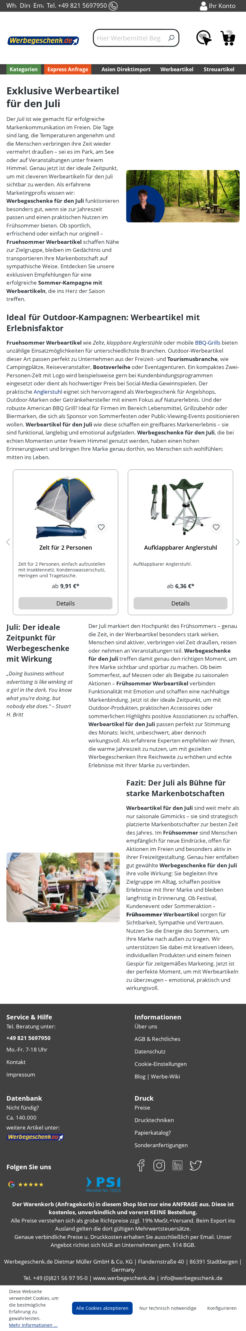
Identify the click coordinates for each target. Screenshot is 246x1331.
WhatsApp (11, 5)
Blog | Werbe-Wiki (157, 1076)
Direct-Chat (25, 5)
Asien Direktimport (126, 69)
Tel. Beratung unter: (31, 1026)
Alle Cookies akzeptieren (102, 1308)
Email (38, 5)
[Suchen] (171, 38)
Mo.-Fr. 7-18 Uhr (26, 1049)
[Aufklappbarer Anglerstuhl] (180, 507)
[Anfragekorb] (228, 38)
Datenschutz (150, 1051)
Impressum (20, 1074)
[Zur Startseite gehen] (43, 40)
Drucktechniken (154, 1120)
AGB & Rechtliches (157, 1039)
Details (65, 603)
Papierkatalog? (153, 1132)
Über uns (146, 1026)
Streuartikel (219, 69)
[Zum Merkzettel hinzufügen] (101, 527)
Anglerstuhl (48, 391)
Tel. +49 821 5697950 (78, 5)
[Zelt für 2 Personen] (65, 507)
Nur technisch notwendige (167, 1308)
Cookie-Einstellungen (161, 1064)
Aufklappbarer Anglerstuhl (180, 547)
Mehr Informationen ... (33, 1325)
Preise (142, 1107)
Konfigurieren (222, 1308)
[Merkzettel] (204, 38)
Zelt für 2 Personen (65, 547)
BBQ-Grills (207, 342)
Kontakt (16, 1062)
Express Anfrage (67, 69)
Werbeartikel (176, 69)
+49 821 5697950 (28, 1038)
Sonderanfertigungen (161, 1145)
